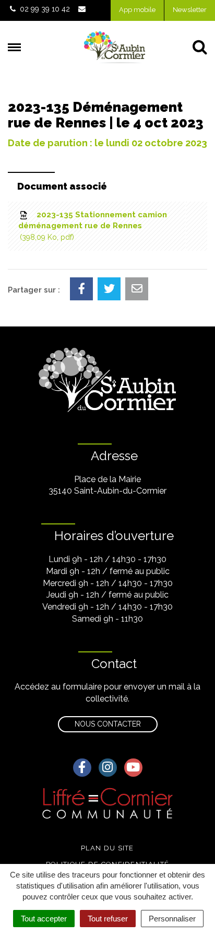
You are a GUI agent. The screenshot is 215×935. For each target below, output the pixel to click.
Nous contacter (108, 724)
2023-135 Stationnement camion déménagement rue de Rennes (92, 225)
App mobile (137, 10)
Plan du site (107, 848)
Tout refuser (108, 918)
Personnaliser (172, 918)
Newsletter (190, 10)
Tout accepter (44, 918)
